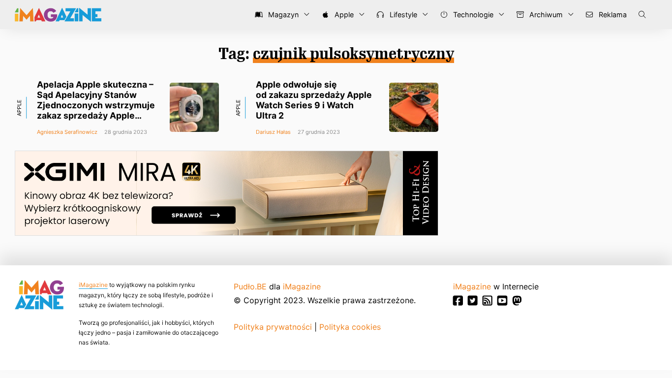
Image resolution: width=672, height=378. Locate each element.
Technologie (472, 14)
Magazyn (282, 14)
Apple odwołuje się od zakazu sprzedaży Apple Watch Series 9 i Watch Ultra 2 (314, 100)
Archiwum (545, 14)
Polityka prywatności (273, 327)
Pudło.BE (250, 286)
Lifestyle (402, 14)
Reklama (612, 14)
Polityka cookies (350, 327)
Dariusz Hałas (273, 131)
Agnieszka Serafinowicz (67, 131)
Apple (343, 14)
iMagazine (93, 284)
